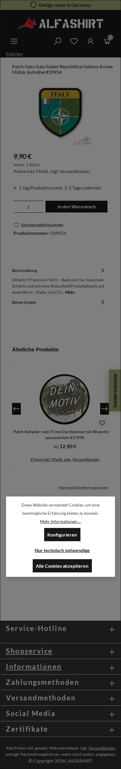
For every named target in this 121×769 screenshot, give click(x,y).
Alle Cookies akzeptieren (62, 566)
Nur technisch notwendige (62, 550)
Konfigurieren (62, 534)
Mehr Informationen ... (60, 521)
